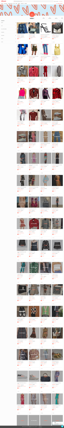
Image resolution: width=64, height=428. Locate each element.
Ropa (14, 3)
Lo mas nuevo (5, 3)
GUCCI (57, 37)
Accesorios (22, 3)
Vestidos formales (10, 3)
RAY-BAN (34, 37)
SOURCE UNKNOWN (22, 124)
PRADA (24, 37)
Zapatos (19, 3)
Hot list (2, 3)
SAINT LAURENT (48, 37)
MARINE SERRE (33, 124)
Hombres (26, 3)
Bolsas (16, 3)
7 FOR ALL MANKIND (22, 81)
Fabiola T (20, 38)
